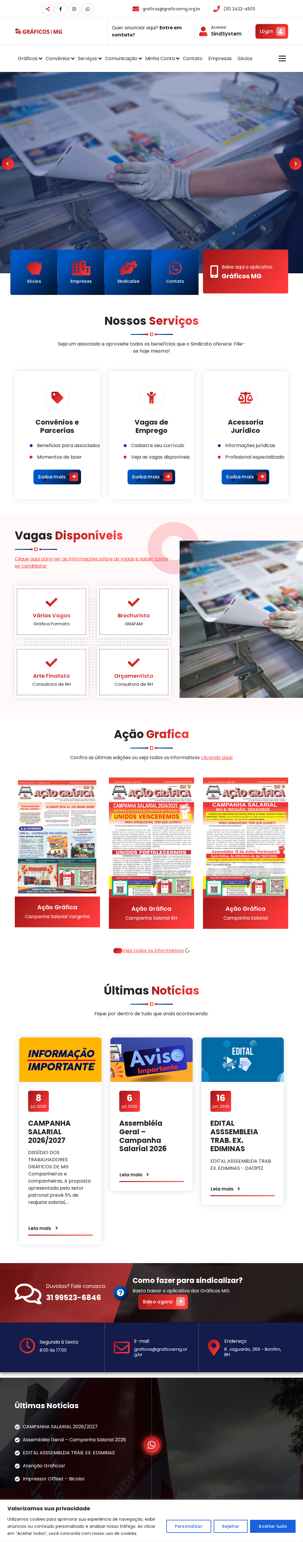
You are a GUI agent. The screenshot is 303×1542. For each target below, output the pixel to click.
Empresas (220, 58)
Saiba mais (52, 476)
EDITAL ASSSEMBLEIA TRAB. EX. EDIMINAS (234, 1136)
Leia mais (39, 1228)
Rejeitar (230, 1526)
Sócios (245, 58)
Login (266, 31)
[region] (151, 1521)
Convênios (58, 58)
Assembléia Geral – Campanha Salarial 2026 (143, 1136)
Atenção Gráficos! (44, 1465)
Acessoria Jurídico (245, 426)
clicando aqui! (217, 757)
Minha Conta (160, 58)
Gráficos (28, 58)
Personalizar (189, 1526)
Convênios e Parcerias (57, 426)
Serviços (87, 58)
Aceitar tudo (273, 1526)
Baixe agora (158, 1301)
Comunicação (121, 58)
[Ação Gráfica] (39, 862)
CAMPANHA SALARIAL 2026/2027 (49, 1131)
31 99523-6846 (73, 1297)
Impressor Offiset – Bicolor (54, 1478)
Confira (217, 170)
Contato (192, 58)
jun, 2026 (220, 1101)
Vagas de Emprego (151, 426)
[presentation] (7, 164)
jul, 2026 (38, 1101)
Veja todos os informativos (153, 950)
